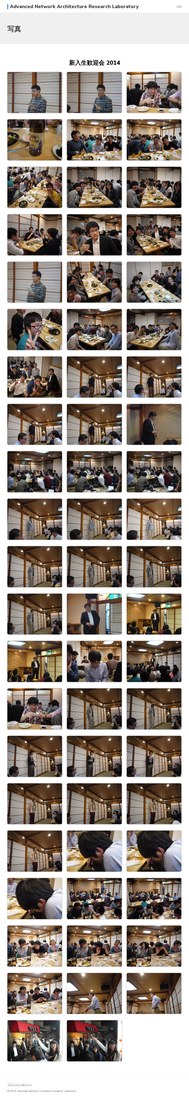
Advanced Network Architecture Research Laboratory (74, 6)
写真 (14, 29)
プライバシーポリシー (19, 1084)
